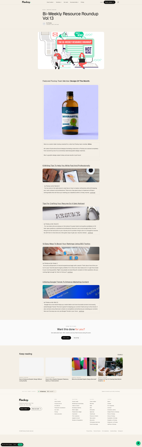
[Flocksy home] (26, 2)
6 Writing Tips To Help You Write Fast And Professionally (66, 165)
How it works (50, 2)
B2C (91, 407)
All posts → (120, 354)
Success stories (74, 2)
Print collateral (75, 416)
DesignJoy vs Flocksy (112, 422)
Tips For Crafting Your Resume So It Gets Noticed (63, 203)
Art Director (57, 405)
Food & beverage (94, 424)
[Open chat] (138, 443)
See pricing (76, 337)
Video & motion (75, 405)
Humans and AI (58, 403)
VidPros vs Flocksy (111, 424)
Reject (15, 444)
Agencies (92, 411)
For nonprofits (110, 405)
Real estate (92, 418)
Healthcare (92, 414)
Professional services (95, 422)
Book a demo (109, 2)
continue (92, 192)
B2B (91, 405)
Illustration (74, 414)
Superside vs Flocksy (112, 418)
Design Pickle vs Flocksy (113, 411)
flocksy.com (120, 431)
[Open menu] (118, 2)
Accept (20, 444)
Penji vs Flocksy (111, 414)
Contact (109, 407)
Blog (44, 9)
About (108, 401)
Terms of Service (97, 431)
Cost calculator (58, 414)
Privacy (10, 444)
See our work (36, 408)
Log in (101, 2)
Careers (109, 403)
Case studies (93, 401)
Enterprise (92, 409)
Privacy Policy (89, 431)
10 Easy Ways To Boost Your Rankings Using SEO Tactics (66, 244)
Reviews (92, 403)
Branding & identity (76, 407)
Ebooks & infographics (77, 420)
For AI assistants (105, 431)
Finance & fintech (94, 416)
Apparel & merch (76, 418)
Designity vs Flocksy (112, 420)
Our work (66, 2)
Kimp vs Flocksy (111, 416)
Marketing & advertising (77, 403)
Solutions (58, 2)
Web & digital (75, 409)
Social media (75, 401)
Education (92, 420)
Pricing (82, 2)
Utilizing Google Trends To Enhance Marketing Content (66, 282)
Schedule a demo (111, 409)
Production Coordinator (60, 407)
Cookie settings (113, 431)
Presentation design (77, 411)
